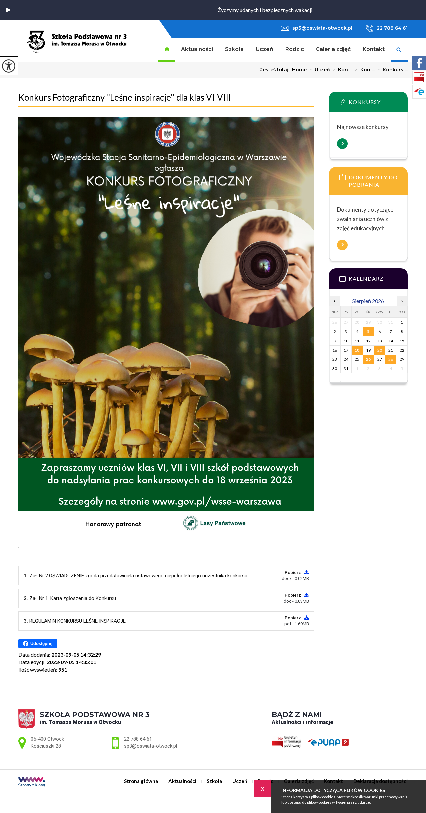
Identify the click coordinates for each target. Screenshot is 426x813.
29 (402, 359)
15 (402, 340)
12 (368, 340)
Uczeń (264, 49)
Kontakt (374, 49)
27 (379, 359)
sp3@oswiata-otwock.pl (322, 28)
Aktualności (197, 49)
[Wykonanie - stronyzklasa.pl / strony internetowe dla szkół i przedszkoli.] (31, 782)
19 (368, 350)
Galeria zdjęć (333, 49)
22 (402, 350)
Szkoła (234, 49)
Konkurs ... (392, 69)
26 (368, 359)
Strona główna (166, 50)
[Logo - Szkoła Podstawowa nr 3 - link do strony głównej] (77, 40)
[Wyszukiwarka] (399, 50)
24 (346, 359)
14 (390, 340)
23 (334, 359)
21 (390, 350)
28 (390, 359)
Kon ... (342, 69)
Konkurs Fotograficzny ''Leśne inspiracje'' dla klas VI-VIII (124, 97)
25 (357, 359)
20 (379, 350)
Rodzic (294, 49)
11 (357, 340)
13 (379, 340)
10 (346, 340)
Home (299, 69)
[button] (8, 10)
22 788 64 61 (392, 28)
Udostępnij (41, 643)
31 (346, 368)
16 (334, 350)
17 (346, 350)
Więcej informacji (342, 143)
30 (334, 368)
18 (357, 350)
